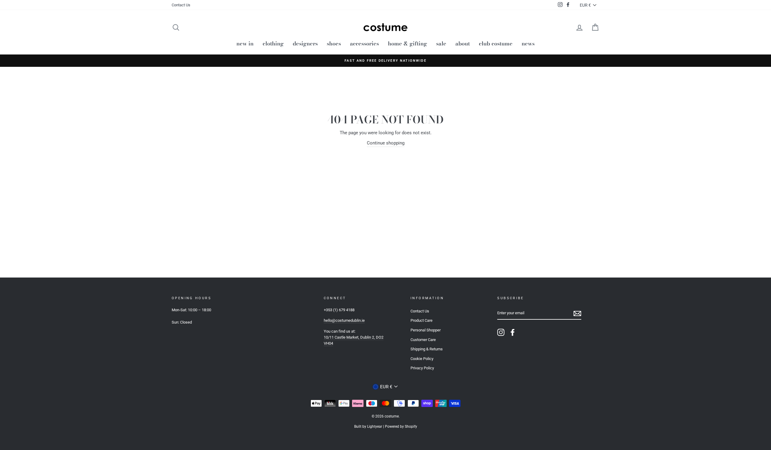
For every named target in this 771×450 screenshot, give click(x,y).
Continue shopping (385, 143)
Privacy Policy (422, 368)
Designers (305, 43)
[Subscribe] (577, 313)
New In (245, 43)
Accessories (364, 43)
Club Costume (496, 43)
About (462, 43)
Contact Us (181, 5)
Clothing (273, 43)
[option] (385, 60)
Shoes (334, 43)
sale (441, 43)
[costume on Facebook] (512, 332)
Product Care (421, 320)
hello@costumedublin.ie (344, 320)
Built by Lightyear (368, 426)
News (528, 43)
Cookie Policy (421, 358)
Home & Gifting (407, 43)
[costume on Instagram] (500, 332)
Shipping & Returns (426, 349)
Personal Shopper (425, 330)
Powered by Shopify (401, 426)
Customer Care (423, 339)
